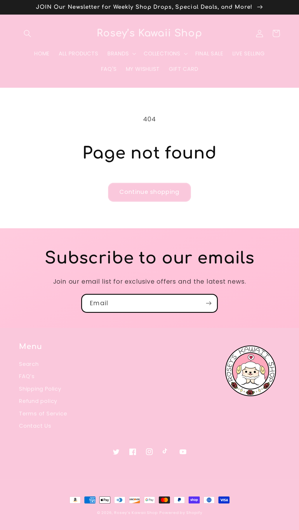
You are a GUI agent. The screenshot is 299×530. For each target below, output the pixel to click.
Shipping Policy (40, 388)
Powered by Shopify (180, 512)
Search (29, 364)
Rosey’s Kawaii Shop (136, 512)
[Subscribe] (208, 303)
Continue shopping (149, 192)
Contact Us (35, 425)
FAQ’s (27, 376)
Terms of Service (43, 413)
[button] (27, 33)
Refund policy (38, 401)
